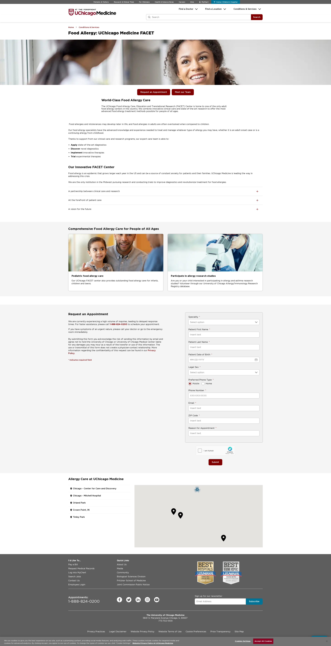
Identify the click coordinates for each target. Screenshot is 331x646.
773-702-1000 (165, 621)
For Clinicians (144, 2)
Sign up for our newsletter (208, 596)
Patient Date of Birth (199, 354)
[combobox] (190, 322)
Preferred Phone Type (200, 380)
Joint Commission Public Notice (133, 584)
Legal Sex (193, 367)
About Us (122, 564)
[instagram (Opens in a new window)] (147, 599)
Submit (215, 462)
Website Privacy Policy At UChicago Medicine (152, 643)
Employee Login (76, 584)
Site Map (239, 631)
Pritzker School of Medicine (131, 580)
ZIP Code (193, 415)
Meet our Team (183, 92)
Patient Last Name (198, 342)
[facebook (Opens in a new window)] (119, 599)
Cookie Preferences (196, 631)
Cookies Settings (242, 641)
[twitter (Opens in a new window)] (128, 599)
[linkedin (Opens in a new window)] (138, 599)
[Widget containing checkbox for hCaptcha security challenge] (215, 450)
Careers (182, 2)
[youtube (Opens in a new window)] (156, 599)
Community (123, 572)
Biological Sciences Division (131, 576)
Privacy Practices (96, 631)
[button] (197, 489)
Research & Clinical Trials (124, 2)
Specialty (193, 317)
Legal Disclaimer (117, 631)
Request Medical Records (81, 568)
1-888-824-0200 (84, 600)
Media (120, 568)
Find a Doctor (186, 9)
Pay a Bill (73, 564)
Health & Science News (164, 2)
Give (192, 2)
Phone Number (196, 390)
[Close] (327, 641)
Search (256, 17)
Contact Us (74, 580)
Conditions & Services (245, 9)
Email (191, 403)
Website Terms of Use (170, 631)
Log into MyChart (77, 572)
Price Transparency (220, 631)
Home (209, 383)
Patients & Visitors (101, 2)
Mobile (196, 383)
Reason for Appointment (201, 428)
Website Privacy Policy (142, 631)
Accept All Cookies (263, 641)
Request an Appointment (153, 92)
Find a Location (213, 9)
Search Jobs (74, 576)
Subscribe (254, 601)
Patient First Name (198, 329)
